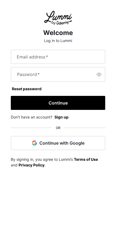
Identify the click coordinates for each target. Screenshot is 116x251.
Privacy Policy (32, 165)
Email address (32, 56)
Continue (58, 103)
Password (28, 74)
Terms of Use (86, 159)
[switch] (99, 74)
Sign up (61, 117)
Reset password (27, 88)
